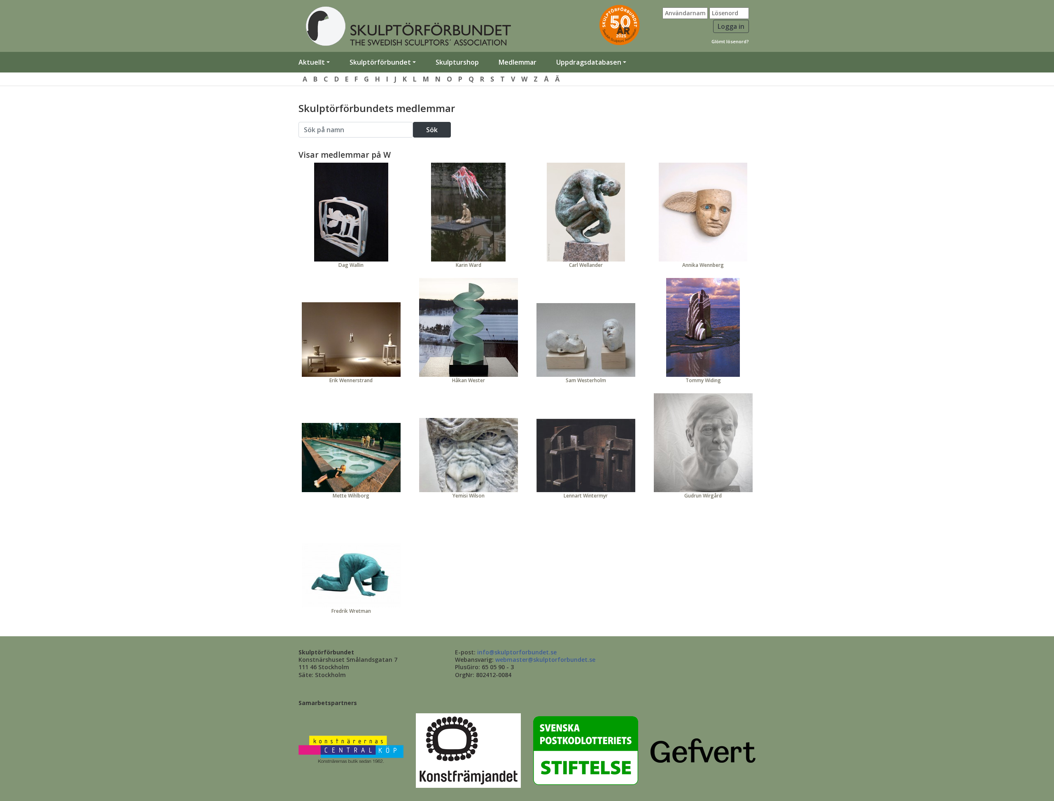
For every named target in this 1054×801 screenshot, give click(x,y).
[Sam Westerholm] (585, 340)
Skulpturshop (457, 62)
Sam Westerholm (586, 380)
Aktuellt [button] (311, 62)
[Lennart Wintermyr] (585, 455)
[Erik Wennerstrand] (350, 339)
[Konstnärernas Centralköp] (350, 750)
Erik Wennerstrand (351, 380)
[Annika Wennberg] (703, 212)
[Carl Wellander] (585, 212)
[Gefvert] (703, 750)
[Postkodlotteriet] (585, 750)
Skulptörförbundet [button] (380, 62)
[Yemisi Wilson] (468, 455)
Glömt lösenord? (730, 41)
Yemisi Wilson (468, 495)
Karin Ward (468, 265)
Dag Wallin (351, 265)
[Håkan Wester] (468, 327)
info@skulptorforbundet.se (517, 652)
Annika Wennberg (703, 265)
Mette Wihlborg (351, 495)
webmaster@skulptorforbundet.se (545, 659)
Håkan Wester (468, 380)
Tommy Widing (703, 380)
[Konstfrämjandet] (468, 750)
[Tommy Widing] (703, 327)
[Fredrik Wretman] (350, 575)
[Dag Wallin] (350, 212)
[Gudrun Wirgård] (703, 442)
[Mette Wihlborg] (350, 457)
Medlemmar (517, 62)
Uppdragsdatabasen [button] (588, 62)
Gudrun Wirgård (703, 495)
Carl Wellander (586, 265)
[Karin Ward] (468, 212)
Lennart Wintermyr (586, 495)
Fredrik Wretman (351, 610)
